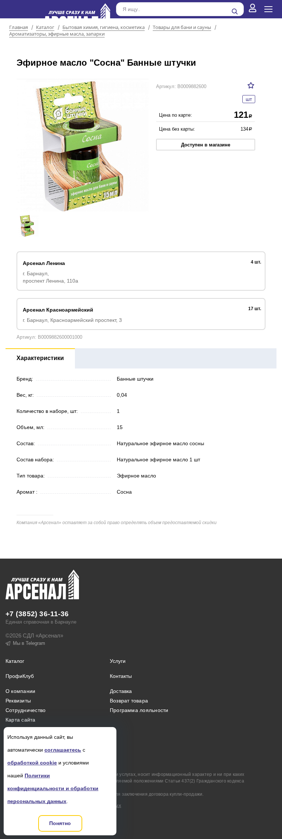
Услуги (118, 661)
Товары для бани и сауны (182, 27)
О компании (20, 691)
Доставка (121, 691)
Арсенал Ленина (44, 263)
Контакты (121, 676)
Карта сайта (21, 720)
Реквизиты (18, 701)
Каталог (45, 27)
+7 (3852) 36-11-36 (37, 614)
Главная (18, 27)
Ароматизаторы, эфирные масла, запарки (57, 34)
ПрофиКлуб (20, 676)
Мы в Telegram (29, 643)
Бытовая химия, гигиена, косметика (103, 27)
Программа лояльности (139, 710)
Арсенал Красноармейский (58, 310)
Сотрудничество (26, 710)
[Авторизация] (252, 9)
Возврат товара (129, 701)
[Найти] (235, 11)
